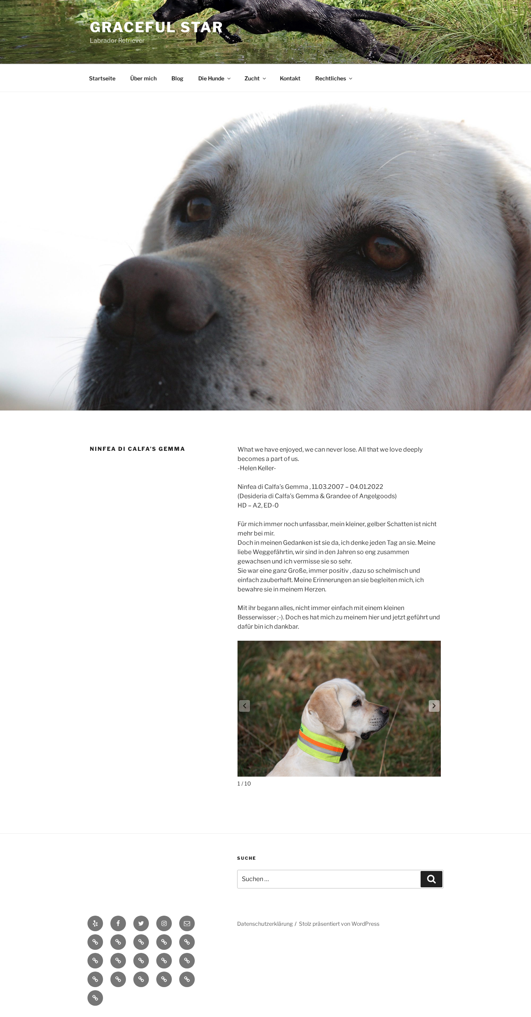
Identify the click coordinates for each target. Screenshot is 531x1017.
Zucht (252, 78)
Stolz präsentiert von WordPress (339, 923)
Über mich (143, 78)
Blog (177, 78)
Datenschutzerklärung (265, 923)
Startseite (102, 78)
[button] (434, 706)
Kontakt (290, 78)
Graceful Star (156, 27)
